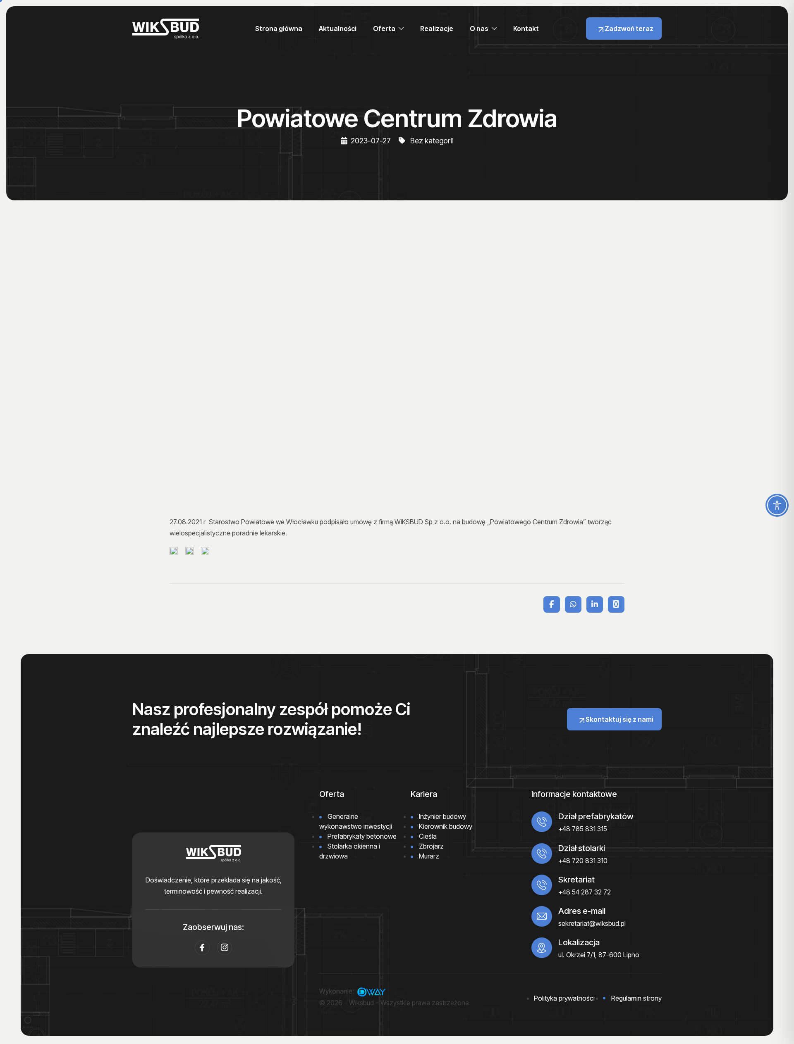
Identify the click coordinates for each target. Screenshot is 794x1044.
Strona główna (278, 28)
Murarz (429, 856)
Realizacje (436, 28)
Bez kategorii (432, 140)
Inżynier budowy (442, 816)
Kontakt (526, 28)
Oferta (384, 28)
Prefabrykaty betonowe (362, 836)
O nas (479, 28)
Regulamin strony (636, 998)
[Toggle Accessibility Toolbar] (777, 505)
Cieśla (428, 836)
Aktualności (337, 28)
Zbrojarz (431, 846)
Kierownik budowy (445, 826)
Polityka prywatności (564, 998)
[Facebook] (202, 947)
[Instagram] (224, 947)
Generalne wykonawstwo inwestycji (355, 821)
